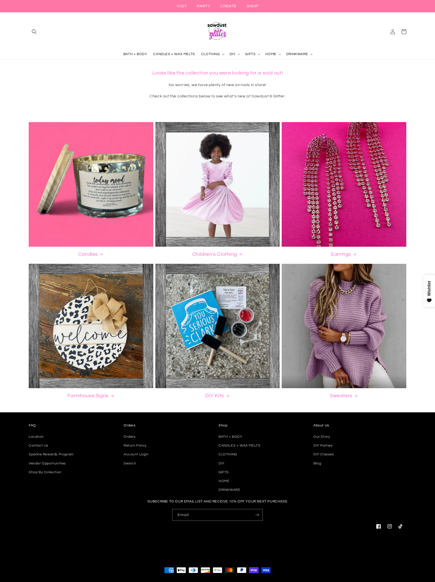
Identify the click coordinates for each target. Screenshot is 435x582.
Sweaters (341, 395)
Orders (130, 437)
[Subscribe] (257, 515)
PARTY (203, 6)
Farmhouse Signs (88, 395)
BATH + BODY (230, 437)
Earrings (341, 254)
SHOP (252, 6)
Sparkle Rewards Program (51, 454)
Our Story (321, 437)
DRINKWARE (229, 490)
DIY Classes (323, 454)
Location (36, 437)
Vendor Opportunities (47, 463)
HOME (224, 481)
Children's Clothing (214, 254)
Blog (317, 463)
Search (130, 463)
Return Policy (135, 445)
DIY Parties (323, 445)
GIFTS (224, 472)
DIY (222, 463)
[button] (34, 31)
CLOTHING (228, 454)
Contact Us (38, 445)
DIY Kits (214, 395)
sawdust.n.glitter (223, 579)
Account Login (136, 454)
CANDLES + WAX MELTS (239, 445)
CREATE (228, 6)
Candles (88, 254)
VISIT (182, 6)
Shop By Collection (45, 472)
